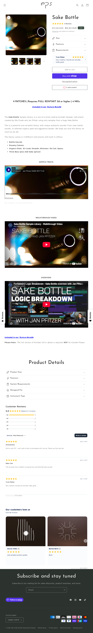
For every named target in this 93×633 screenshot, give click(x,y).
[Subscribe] (64, 590)
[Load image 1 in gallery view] (14, 61)
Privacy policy (53, 627)
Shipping (55, 31)
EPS (6, 203)
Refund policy (42, 627)
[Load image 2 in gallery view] (22, 61)
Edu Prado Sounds (16, 627)
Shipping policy (78, 627)
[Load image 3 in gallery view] (30, 61)
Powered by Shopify (29, 627)
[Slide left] (8, 61)
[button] (4, 5)
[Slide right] (44, 61)
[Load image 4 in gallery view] (37, 61)
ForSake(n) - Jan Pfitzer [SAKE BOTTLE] (21, 203)
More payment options (69, 81)
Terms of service (65, 627)
